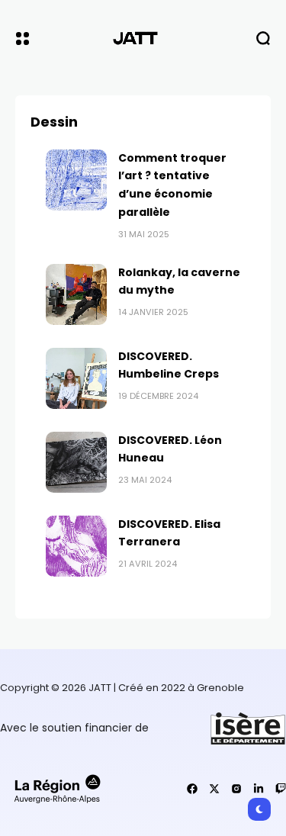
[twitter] (214, 788)
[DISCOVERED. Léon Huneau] (76, 462)
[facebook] (192, 788)
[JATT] (143, 37)
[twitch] (280, 788)
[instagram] (236, 788)
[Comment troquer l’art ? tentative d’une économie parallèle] (76, 180)
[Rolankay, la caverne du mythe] (76, 294)
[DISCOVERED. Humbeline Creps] (76, 378)
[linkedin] (258, 788)
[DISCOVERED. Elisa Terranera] (76, 546)
